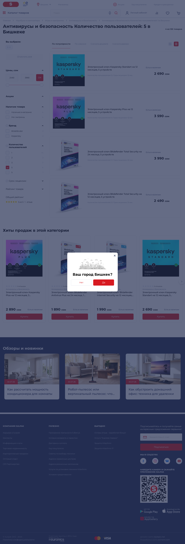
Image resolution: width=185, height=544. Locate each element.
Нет (81, 282)
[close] (114, 255)
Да (103, 282)
